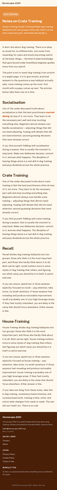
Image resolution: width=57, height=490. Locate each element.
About (5, 444)
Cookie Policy (8, 458)
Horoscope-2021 (11, 3)
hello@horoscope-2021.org (14, 429)
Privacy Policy (9, 454)
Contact (6, 441)
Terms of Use (8, 461)
